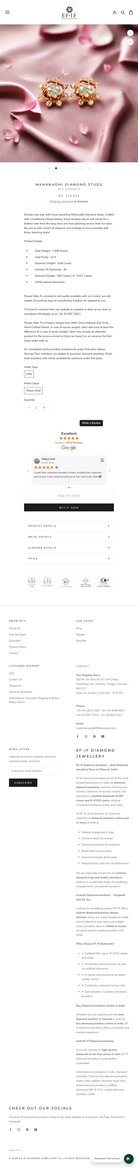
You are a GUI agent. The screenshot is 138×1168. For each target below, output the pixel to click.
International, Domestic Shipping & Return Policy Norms (34, 700)
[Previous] (49, 168)
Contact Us (15, 679)
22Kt (29, 374)
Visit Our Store (17, 634)
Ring (79, 628)
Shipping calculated (61, 201)
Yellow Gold (33, 390)
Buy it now (69, 507)
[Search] (123, 12)
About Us (14, 628)
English (14, 1150)
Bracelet (81, 640)
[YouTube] (103, 736)
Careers (13, 653)
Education (15, 640)
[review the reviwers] (102, 461)
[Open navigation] (7, 12)
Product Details (42, 525)
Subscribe (23, 782)
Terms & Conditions (20, 692)
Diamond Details (42, 547)
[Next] (88, 168)
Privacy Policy (17, 647)
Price (33, 558)
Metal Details (39, 536)
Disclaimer (15, 686)
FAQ (11, 673)
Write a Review (91, 423)
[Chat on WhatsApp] (129, 1159)
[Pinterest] (94, 736)
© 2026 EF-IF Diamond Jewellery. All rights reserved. (50, 1158)
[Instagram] (86, 736)
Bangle (80, 634)
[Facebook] (77, 736)
